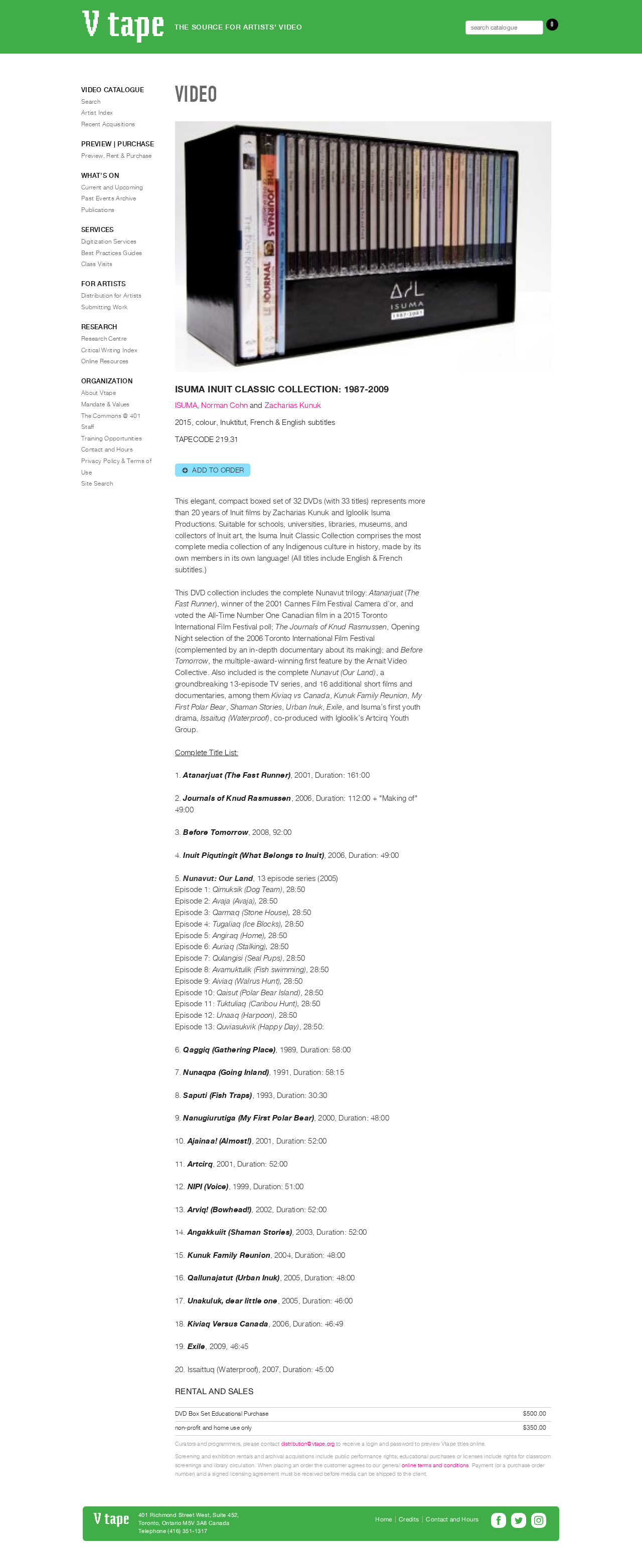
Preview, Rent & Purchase (116, 155)
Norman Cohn (224, 405)
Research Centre (103, 338)
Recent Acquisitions (108, 124)
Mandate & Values (105, 404)
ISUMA (186, 405)
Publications (97, 209)
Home (383, 1519)
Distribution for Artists (111, 295)
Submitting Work (104, 307)
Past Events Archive (108, 198)
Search (90, 101)
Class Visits (96, 264)
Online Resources (105, 361)
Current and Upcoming (112, 187)
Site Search (97, 483)
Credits (409, 1519)
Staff (87, 426)
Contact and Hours (107, 449)
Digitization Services (109, 241)
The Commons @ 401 (111, 415)
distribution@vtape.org (308, 1444)
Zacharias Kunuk (293, 405)
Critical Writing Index (109, 350)
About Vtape (98, 392)
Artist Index (97, 112)
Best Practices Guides (111, 253)
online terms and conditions (435, 1465)
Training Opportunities (111, 438)
